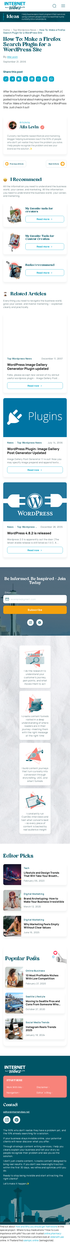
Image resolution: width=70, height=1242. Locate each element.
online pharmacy (52, 1233)
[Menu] (63, 5)
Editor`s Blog (44, 1092)
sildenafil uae (57, 1236)
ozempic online (31, 1240)
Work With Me (14, 1087)
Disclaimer (42, 1087)
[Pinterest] (39, 622)
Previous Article (16, 164)
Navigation (12, 1092)
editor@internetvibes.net (16, 1111)
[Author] (42, 127)
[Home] (14, 5)
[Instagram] (30, 622)
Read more (43, 219)
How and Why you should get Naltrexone (36, 1226)
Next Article (54, 164)
